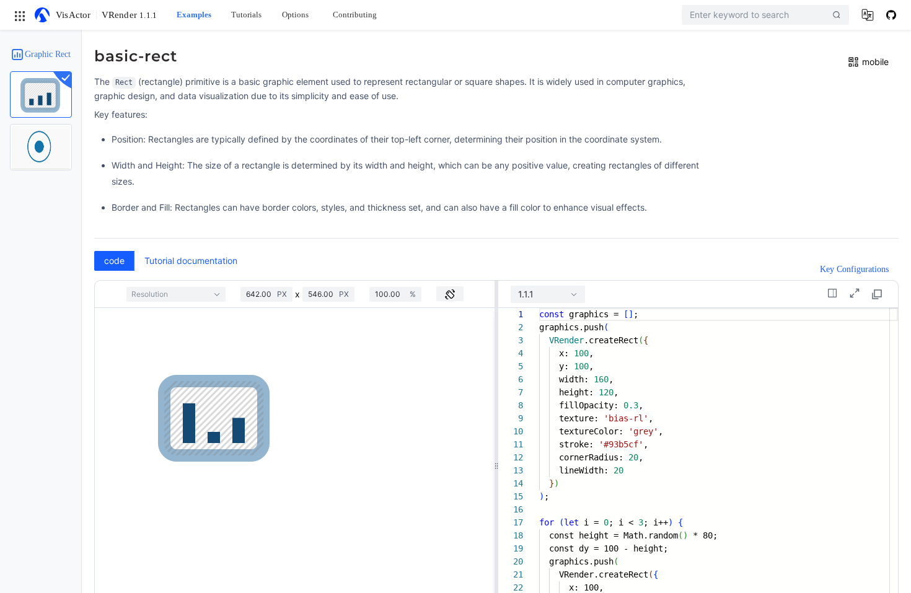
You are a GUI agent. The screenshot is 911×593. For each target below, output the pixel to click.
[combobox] (176, 294)
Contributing (355, 14)
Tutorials (246, 14)
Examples (194, 14)
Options (295, 14)
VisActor (73, 15)
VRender (129, 15)
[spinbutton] (261, 294)
